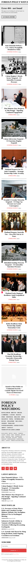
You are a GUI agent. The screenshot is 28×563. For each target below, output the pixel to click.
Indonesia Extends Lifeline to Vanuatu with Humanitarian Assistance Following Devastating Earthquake (13, 524)
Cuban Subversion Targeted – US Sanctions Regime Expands (14, 141)
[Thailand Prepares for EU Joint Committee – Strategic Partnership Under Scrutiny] (14, 159)
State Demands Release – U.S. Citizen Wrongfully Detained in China (14, 47)
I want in (13, 550)
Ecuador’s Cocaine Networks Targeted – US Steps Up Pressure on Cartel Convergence (14, 203)
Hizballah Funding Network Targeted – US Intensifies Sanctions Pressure (14, 265)
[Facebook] (3, 468)
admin (19, 52)
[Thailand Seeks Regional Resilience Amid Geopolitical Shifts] (14, 283)
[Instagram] (7, 468)
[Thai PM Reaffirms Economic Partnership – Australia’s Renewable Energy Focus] (14, 344)
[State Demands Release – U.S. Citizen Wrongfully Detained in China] (14, 36)
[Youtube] (15, 468)
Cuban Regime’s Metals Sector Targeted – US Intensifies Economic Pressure (14, 79)
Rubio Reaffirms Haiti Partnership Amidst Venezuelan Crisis (14, 326)
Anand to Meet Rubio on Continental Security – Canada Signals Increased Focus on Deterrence (14, 389)
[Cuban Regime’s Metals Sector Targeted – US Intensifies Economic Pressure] (14, 66)
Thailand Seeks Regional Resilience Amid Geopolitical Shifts (14, 295)
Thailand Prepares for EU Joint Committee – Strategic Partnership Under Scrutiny (14, 171)
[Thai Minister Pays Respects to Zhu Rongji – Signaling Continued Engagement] (14, 99)
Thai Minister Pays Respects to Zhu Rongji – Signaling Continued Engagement (14, 110)
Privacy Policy (16, 554)
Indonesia (4, 529)
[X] (11, 468)
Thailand (12, 114)
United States (12, 52)
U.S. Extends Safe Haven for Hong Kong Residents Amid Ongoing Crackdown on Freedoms (13, 533)
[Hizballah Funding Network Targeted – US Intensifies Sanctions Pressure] (14, 253)
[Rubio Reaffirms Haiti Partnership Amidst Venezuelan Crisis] (14, 314)
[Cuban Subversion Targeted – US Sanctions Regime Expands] (14, 129)
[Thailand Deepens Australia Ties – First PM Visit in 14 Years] (14, 222)
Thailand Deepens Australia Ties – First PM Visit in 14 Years (14, 234)
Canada (12, 394)
